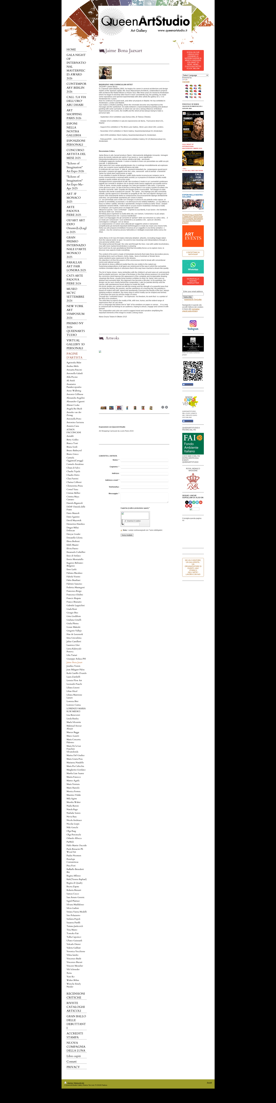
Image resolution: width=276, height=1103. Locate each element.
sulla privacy (193, 311)
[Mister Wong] (189, 535)
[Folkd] (198, 530)
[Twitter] (193, 524)
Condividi (189, 385)
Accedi (209, 1082)
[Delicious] (198, 524)
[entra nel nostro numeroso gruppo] (193, 344)
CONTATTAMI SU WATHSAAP (193, 253)
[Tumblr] (198, 535)
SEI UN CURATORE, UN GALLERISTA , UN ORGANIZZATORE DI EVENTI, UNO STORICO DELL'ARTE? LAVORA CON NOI (193, 567)
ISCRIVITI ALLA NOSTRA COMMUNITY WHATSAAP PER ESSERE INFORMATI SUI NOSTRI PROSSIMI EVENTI (192, 219)
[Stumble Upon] (193, 535)
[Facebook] (189, 524)
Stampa (70, 1083)
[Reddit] (193, 530)
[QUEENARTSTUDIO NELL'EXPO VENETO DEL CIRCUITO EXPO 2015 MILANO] (190, 401)
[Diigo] (189, 541)
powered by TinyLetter (193, 300)
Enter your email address (193, 291)
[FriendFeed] (193, 541)
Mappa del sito (79, 1083)
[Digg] (189, 530)
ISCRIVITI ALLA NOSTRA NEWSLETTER (193, 281)
